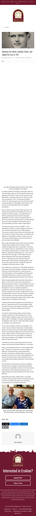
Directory (14, 509)
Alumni (17, 57)
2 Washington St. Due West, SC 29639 (22, 511)
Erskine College (14, 506)
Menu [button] (7, 27)
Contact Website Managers (25, 509)
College (22, 57)
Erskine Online (6, 1)
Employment (7, 509)
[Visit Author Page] (18, 436)
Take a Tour (18, 483)
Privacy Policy (8, 511)
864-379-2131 (18, 513)
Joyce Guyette (18, 442)
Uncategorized (27, 57)
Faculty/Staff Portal (24, 1)
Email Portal (14, 1)
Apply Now (18, 478)
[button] (6, 424)
